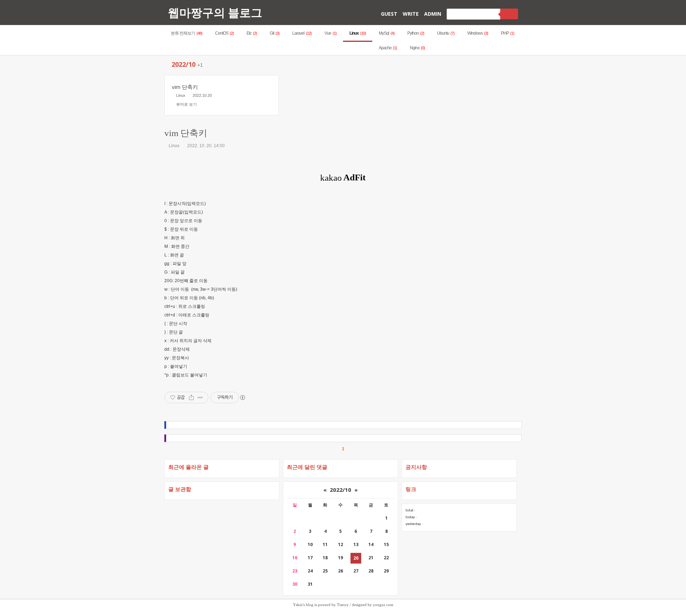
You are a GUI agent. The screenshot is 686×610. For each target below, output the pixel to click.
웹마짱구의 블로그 (215, 12)
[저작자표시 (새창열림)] (242, 397)
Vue (330, 33)
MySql (386, 33)
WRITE (411, 13)
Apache (388, 47)
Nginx (417, 47)
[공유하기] (191, 397)
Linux (357, 33)
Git (274, 33)
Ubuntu (445, 33)
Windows (477, 33)
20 (355, 558)
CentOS (224, 33)
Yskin (298, 604)
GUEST (389, 13)
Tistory (343, 604)
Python (415, 33)
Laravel (302, 33)
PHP (507, 33)
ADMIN (432, 13)
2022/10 (340, 489)
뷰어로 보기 (186, 104)
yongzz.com (383, 604)
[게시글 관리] (200, 397)
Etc (252, 33)
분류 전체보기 (186, 33)
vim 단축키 (185, 133)
